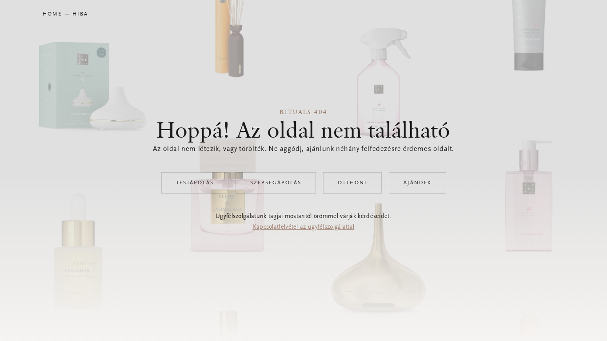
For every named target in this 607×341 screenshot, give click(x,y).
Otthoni (352, 183)
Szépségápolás (275, 183)
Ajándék (417, 183)
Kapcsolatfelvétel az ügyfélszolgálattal (304, 227)
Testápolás (195, 183)
